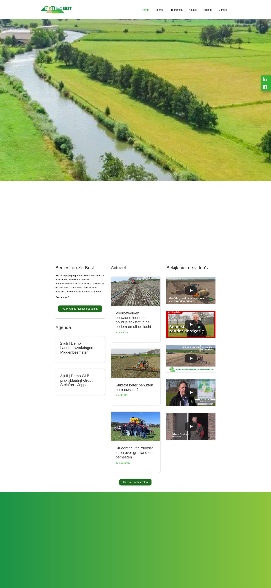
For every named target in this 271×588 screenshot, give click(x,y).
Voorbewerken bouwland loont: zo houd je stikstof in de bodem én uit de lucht (133, 320)
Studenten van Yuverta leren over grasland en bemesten (134, 452)
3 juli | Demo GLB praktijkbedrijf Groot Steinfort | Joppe (76, 380)
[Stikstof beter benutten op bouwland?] (135, 363)
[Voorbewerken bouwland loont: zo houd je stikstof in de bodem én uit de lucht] (135, 291)
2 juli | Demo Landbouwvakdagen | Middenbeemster (77, 348)
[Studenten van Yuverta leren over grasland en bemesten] (135, 426)
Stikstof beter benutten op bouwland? (134, 387)
